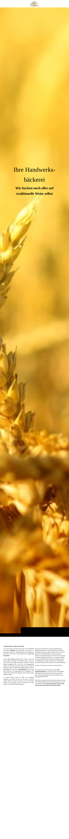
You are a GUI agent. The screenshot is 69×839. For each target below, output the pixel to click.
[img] (34, 322)
